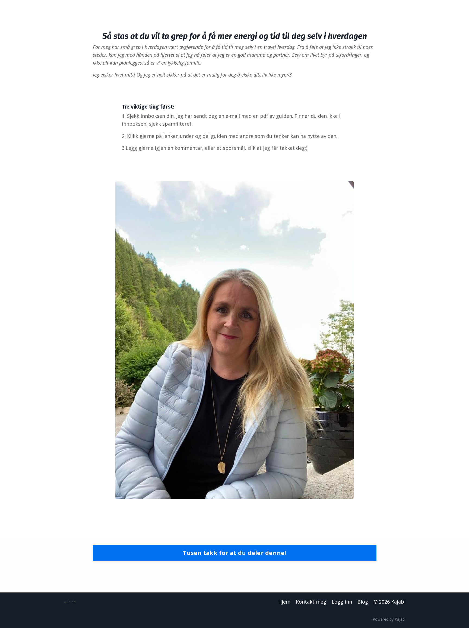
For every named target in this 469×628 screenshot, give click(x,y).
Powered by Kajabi (389, 619)
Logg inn (342, 601)
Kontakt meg (311, 601)
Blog (362, 601)
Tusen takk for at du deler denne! (234, 553)
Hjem (284, 601)
